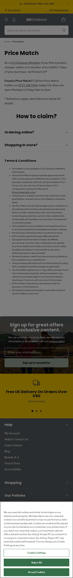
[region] (36, 539)
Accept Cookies (36, 572)
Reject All (36, 562)
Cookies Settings (36, 552)
